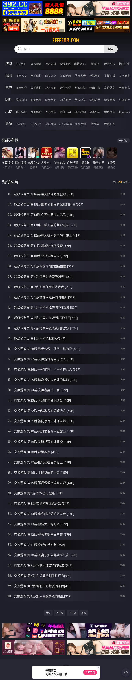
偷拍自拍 (36, 88)
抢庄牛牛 (124, 64)
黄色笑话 (109, 112)
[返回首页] (126, 672)
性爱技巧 (124, 112)
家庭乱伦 (36, 112)
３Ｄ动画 (65, 76)
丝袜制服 (94, 76)
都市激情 (21, 112)
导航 (8, 124)
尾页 (83, 612)
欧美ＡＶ (50, 76)
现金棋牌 (109, 64)
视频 (8, 75)
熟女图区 (109, 100)
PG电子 (21, 64)
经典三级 (94, 88)
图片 (8, 99)
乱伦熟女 (109, 88)
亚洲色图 (36, 100)
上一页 (59, 612)
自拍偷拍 (36, 76)
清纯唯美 (94, 100)
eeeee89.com (65, 40)
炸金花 (95, 64)
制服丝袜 (80, 88)
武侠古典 (65, 112)
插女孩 (21, 124)
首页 (48, 612)
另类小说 (94, 112)
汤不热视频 (65, 124)
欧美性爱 (65, 88)
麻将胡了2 (80, 64)
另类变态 (124, 88)
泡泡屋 (95, 124)
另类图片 (124, 100)
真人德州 (36, 64)
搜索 (110, 49)
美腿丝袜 (80, 100)
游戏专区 (65, 64)
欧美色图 (50, 100)
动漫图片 (65, 100)
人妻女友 (50, 112)
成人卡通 (50, 88)
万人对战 (50, 64)
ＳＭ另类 (124, 76)
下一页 (72, 612)
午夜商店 (36, 124)
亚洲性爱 (21, 88)
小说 (8, 111)
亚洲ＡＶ (21, 76)
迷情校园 (80, 112)
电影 (8, 87)
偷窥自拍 (21, 100)
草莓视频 (50, 124)
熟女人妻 (80, 76)
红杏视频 (80, 124)
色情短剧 (109, 124)
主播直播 (109, 76)
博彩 (8, 63)
